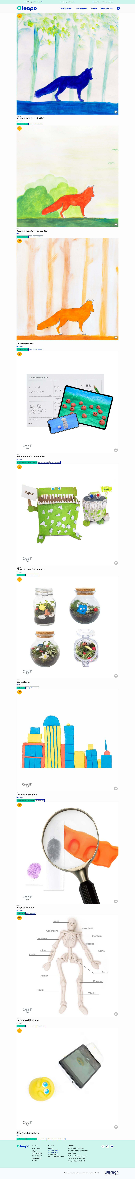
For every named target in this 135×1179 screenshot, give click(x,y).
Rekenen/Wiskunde (32, 462)
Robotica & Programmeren (77, 1156)
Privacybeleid (37, 1156)
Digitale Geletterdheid (55, 462)
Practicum (72, 1153)
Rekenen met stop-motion (31, 456)
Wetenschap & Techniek (76, 1161)
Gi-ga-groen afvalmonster (31, 569)
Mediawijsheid (61, 1138)
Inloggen (118, 8)
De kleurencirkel (25, 343)
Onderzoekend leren (37, 124)
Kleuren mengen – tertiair (31, 118)
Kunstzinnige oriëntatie (22, 124)
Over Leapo (36, 1148)
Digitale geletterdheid (22, 462)
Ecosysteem (23, 682)
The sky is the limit (27, 794)
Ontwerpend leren (30, 575)
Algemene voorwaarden (37, 1152)
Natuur (30, 124)
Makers (94, 8)
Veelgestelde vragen (36, 1159)
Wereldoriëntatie (21, 575)
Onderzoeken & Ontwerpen (78, 1151)
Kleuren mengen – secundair (32, 231)
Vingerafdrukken (25, 907)
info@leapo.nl (53, 1152)
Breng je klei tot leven (28, 1133)
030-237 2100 (53, 1150)
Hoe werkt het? (106, 8)
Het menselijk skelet (28, 1020)
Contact (35, 1146)
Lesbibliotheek (66, 8)
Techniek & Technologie (43, 462)
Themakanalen (81, 8)
